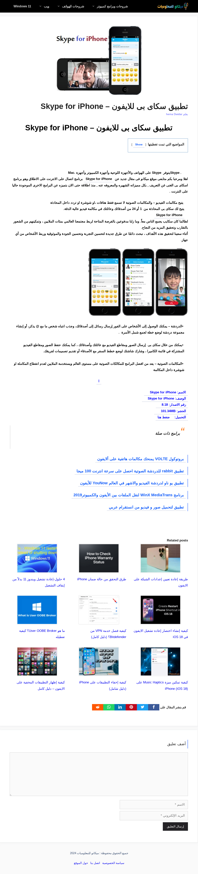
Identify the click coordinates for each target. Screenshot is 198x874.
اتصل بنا (95, 863)
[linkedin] (120, 707)
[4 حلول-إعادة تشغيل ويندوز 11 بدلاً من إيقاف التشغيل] (37, 569)
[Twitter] (142, 707)
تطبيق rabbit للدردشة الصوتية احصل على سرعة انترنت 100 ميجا (130, 471)
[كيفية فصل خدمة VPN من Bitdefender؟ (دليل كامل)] (99, 621)
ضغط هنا (164, 417)
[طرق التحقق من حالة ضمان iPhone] (99, 569)
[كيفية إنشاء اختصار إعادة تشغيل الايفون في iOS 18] (160, 621)
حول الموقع (81, 863)
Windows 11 (22, 6)
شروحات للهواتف (73, 6)
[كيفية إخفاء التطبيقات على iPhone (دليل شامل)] (99, 673)
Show (139, 144)
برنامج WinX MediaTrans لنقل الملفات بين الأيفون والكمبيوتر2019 (128, 495)
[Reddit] (97, 707)
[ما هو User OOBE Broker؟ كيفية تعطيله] (37, 621)
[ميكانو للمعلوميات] (172, 6)
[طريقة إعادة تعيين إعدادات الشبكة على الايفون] (160, 569)
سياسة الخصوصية (113, 863)
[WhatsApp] (108, 707)
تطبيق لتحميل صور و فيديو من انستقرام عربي (146, 507)
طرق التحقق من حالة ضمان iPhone (101, 579)
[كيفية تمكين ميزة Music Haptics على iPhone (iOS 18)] (160, 673)
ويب (46, 6)
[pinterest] (131, 707)
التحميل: (179, 417)
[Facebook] (153, 707)
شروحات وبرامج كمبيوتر (112, 6)
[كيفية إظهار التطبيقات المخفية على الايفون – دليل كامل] (37, 673)
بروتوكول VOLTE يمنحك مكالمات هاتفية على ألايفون (140, 459)
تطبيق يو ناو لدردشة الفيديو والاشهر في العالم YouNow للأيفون (132, 483)
